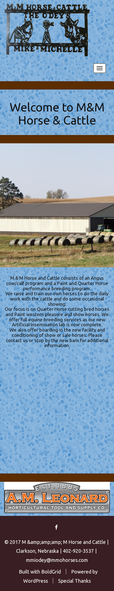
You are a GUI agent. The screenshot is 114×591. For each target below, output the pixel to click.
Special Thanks (74, 581)
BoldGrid (51, 571)
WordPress (35, 581)
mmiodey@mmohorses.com (57, 560)
